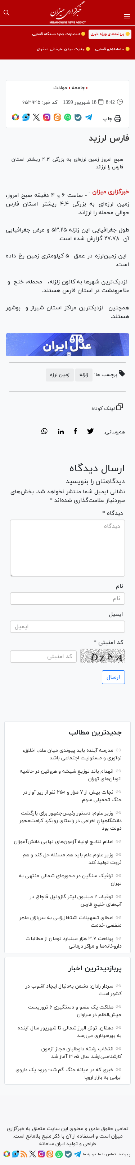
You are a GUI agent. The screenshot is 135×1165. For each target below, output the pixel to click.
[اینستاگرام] (46, 120)
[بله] (78, 120)
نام (119, 586)
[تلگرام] (88, 120)
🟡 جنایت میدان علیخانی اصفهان (63, 49)
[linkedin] (61, 432)
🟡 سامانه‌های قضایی (112, 49)
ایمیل (116, 614)
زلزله (84, 374)
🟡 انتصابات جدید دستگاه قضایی (58, 34)
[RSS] (24, 1156)
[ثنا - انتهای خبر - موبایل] (67, 344)
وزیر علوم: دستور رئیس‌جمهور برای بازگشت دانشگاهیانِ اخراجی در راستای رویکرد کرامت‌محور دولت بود (70, 821)
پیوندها (123, 1154)
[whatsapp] (44, 432)
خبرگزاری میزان (110, 192)
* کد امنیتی (108, 643)
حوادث (60, 87)
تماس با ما (107, 1154)
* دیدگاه (112, 513)
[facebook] (75, 432)
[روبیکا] (15, 120)
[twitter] (90, 432)
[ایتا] (57, 120)
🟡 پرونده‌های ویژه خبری (110, 34)
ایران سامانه (52, 1143)
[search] (6, 13)
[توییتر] (36, 120)
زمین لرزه (59, 374)
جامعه (78, 87)
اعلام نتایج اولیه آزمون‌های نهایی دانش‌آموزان (63, 841)
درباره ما (89, 1154)
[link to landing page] (67, 12)
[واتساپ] (67, 120)
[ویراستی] (26, 120)
